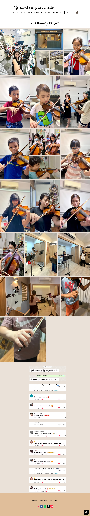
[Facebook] (41, 506)
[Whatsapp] (45, 506)
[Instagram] (38, 506)
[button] (77, 12)
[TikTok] (48, 506)
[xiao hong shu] (51, 506)
